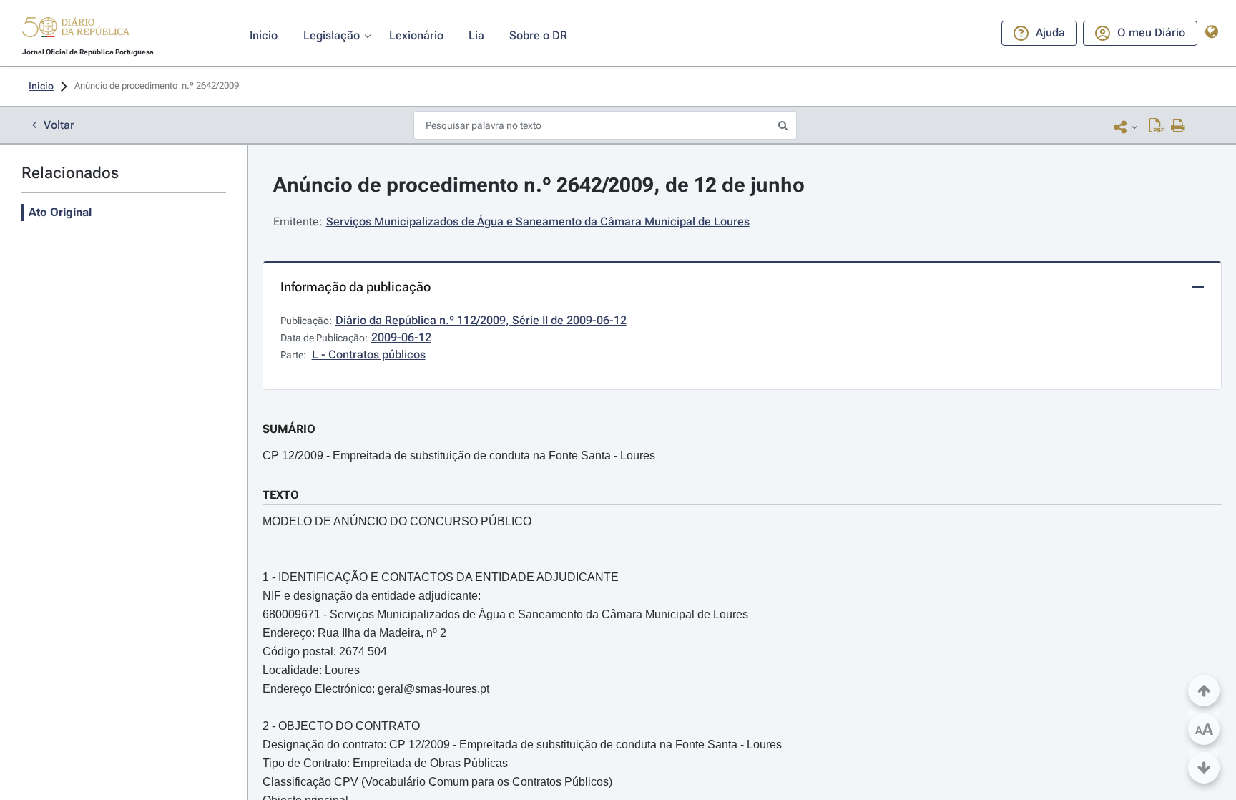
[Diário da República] (75, 30)
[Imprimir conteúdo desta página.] (1178, 126)
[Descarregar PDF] (1156, 126)
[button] (75, 29)
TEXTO (281, 495)
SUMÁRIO (289, 429)
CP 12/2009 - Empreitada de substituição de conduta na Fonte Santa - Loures (459, 455)
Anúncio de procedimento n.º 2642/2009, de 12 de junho (539, 185)
